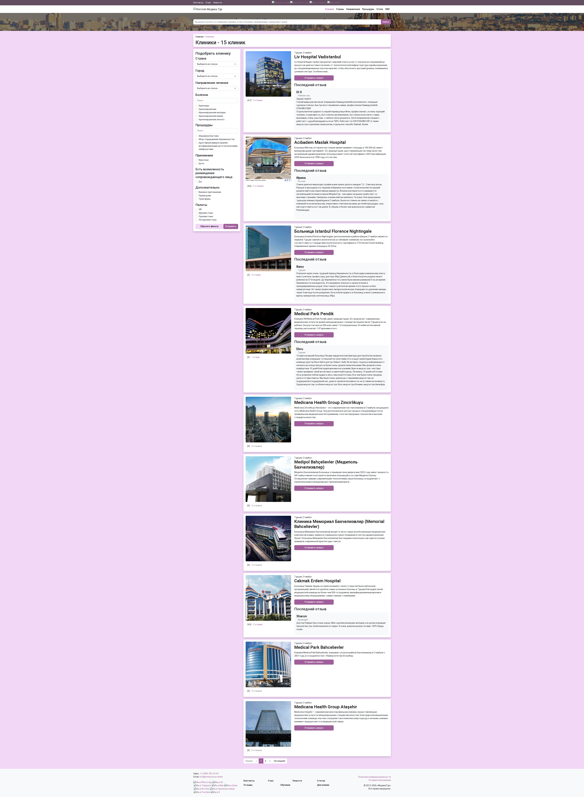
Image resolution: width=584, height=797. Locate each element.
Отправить (230, 226)
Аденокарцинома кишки (211, 116)
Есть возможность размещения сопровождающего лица (213, 173)
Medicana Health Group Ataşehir (325, 706)
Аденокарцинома (207, 109)
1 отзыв (255, 357)
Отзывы (247, 785)
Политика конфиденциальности (374, 777)
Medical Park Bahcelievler (319, 647)
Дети (201, 163)
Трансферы (204, 199)
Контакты (198, 2)
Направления (353, 9)
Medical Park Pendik (314, 313)
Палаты (201, 205)
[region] (341, 111)
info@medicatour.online (211, 777)
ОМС (387, 9)
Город (199, 70)
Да (200, 181)
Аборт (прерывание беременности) (217, 139)
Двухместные (206, 213)
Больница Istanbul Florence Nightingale (333, 231)
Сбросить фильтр (209, 226)
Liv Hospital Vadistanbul (317, 56)
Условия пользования (379, 780)
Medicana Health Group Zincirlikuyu (328, 402)
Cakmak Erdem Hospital (317, 580)
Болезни (201, 95)
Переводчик (205, 195)
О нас (208, 2)
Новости (217, 2)
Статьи (321, 780)
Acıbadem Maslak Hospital (320, 142)
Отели (379, 9)
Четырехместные (208, 220)
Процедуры (368, 9)
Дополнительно (207, 187)
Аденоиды (204, 105)
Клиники (329, 9)
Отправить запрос (313, 78)
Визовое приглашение (210, 192)
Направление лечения (211, 83)
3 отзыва (257, 100)
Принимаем (204, 155)
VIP (200, 209)
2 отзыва (257, 624)
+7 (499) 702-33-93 (209, 773)
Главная (199, 36)
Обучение (285, 785)
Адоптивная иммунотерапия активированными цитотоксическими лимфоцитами (218, 146)
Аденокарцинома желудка (212, 112)
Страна (200, 58)
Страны (340, 9)
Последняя (279, 761)
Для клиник (323, 785)
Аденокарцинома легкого (211, 119)
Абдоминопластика (209, 136)
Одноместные (206, 216)
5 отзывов (258, 186)
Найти (386, 22)
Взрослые (204, 160)
